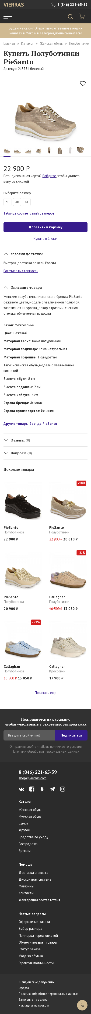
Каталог (27, 43)
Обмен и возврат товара (38, 942)
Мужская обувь (30, 816)
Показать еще (45, 692)
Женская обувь (51, 43)
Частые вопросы (32, 914)
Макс (29, 33)
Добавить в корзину (45, 227)
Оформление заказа (34, 921)
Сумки (23, 823)
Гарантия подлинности (36, 963)
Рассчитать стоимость (21, 271)
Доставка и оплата (33, 872)
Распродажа (28, 844)
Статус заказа (30, 949)
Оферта (24, 988)
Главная (9, 43)
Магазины (26, 886)
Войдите (49, 176)
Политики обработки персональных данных (45, 751)
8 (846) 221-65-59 (72, 4)
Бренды (25, 850)
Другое (24, 830)
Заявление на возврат (34, 1000)
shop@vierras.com (32, 778)
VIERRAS (14, 4)
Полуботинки (79, 43)
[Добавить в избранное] (83, 83)
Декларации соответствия (39, 900)
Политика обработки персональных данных (48, 994)
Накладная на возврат (34, 1005)
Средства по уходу (33, 837)
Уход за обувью (31, 956)
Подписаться (71, 735)
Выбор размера (30, 928)
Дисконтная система (35, 879)
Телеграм (47, 33)
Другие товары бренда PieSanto (30, 423)
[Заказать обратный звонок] (82, 1005)
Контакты (26, 893)
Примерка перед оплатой (38, 935)
